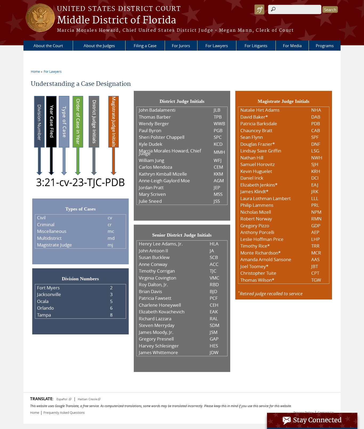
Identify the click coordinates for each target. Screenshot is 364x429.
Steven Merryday (157, 325)
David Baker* (254, 117)
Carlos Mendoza (155, 167)
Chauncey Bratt (256, 130)
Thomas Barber (155, 117)
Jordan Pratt (151, 188)
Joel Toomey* (254, 266)
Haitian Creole (89, 399)
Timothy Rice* (255, 246)
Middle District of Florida (116, 20)
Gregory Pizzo (254, 226)
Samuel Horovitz (257, 164)
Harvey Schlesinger (159, 346)
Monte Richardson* (260, 253)
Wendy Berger (154, 124)
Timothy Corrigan (157, 271)
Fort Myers (48, 288)
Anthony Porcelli (257, 232)
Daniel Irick (251, 178)
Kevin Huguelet (256, 171)
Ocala (42, 301)
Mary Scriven (152, 194)
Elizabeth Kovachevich (161, 312)
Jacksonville (49, 294)
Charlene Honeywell (160, 305)
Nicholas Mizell (255, 212)
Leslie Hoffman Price (262, 239)
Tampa (44, 315)
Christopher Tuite (258, 273)
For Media (292, 45)
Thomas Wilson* (257, 280)
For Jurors (181, 45)
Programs (325, 45)
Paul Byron (150, 130)
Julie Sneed (150, 201)
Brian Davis (150, 291)
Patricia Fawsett (155, 298)
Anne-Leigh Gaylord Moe (164, 181)
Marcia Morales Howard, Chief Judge (170, 152)
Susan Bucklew (154, 257)
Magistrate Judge (54, 245)
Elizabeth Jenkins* (258, 185)
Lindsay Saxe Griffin (260, 151)
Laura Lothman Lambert (265, 198)
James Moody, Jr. (156, 332)
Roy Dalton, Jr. (153, 285)
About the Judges (99, 45)
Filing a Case (145, 45)
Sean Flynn (251, 137)
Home (35, 71)
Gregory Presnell (156, 339)
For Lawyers (216, 45)
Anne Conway (153, 264)
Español (63, 399)
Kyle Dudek (150, 144)
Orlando (45, 308)
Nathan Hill (251, 158)
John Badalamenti (157, 110)
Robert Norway (256, 219)
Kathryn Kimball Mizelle (163, 174)
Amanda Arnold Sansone (265, 259)
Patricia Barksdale (258, 124)
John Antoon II (153, 251)
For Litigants (256, 45)
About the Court (48, 45)
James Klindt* (254, 192)
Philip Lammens (256, 205)
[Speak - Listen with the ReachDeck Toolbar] (259, 9)
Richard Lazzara (155, 319)
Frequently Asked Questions (64, 412)
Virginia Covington (157, 278)
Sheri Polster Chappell (161, 137)
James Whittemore (158, 352)
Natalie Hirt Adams (260, 110)
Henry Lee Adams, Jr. (161, 244)
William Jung (151, 160)
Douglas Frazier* (257, 144)
